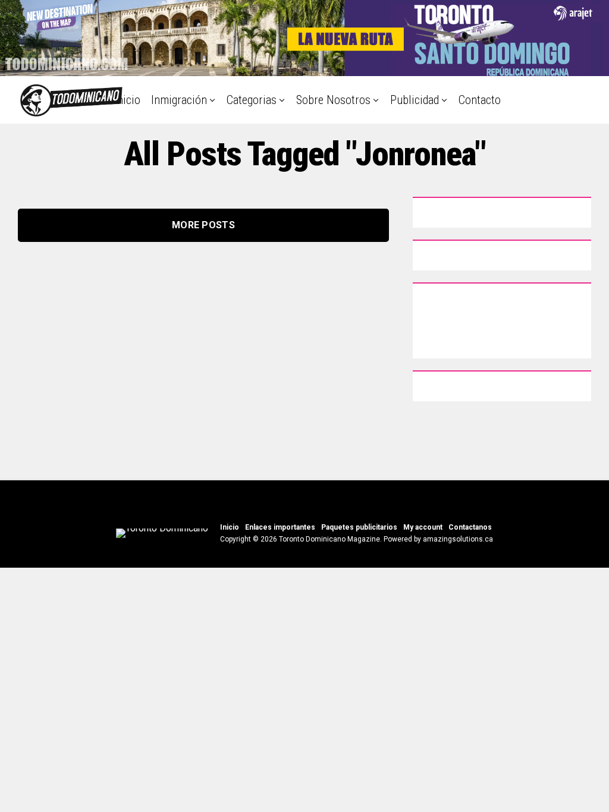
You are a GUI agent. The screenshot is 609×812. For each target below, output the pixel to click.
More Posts (203, 225)
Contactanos (470, 527)
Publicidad (414, 100)
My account (422, 527)
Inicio (127, 100)
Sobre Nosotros (333, 100)
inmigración (179, 100)
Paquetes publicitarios (359, 527)
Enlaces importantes (280, 527)
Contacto (480, 100)
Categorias (252, 100)
